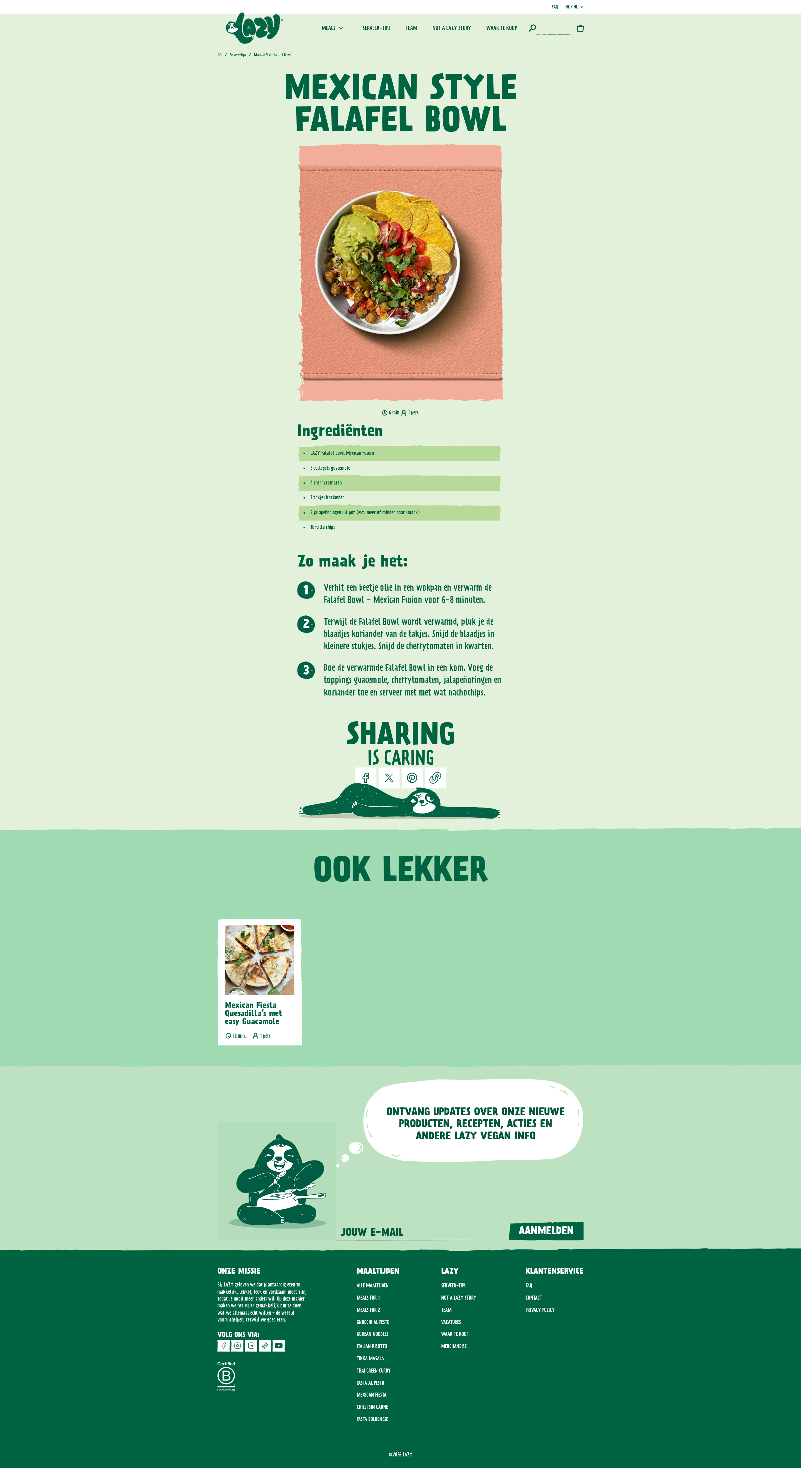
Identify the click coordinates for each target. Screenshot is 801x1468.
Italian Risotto (372, 1346)
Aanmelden (546, 1231)
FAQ (529, 1285)
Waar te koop (454, 1334)
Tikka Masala (370, 1358)
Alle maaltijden (373, 1285)
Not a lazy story (458, 1298)
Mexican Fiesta (371, 1395)
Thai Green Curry (374, 1371)
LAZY (407, 1454)
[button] (551, 28)
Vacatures (451, 1322)
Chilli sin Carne (372, 1407)
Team (446, 1310)
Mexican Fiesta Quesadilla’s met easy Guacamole (253, 1013)
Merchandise (454, 1346)
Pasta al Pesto (370, 1383)
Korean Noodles (372, 1334)
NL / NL (571, 7)
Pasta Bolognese (372, 1419)
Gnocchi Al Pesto (373, 1322)
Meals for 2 (368, 1310)
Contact (534, 1298)
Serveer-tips (453, 1285)
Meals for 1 (368, 1298)
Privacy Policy (540, 1310)
